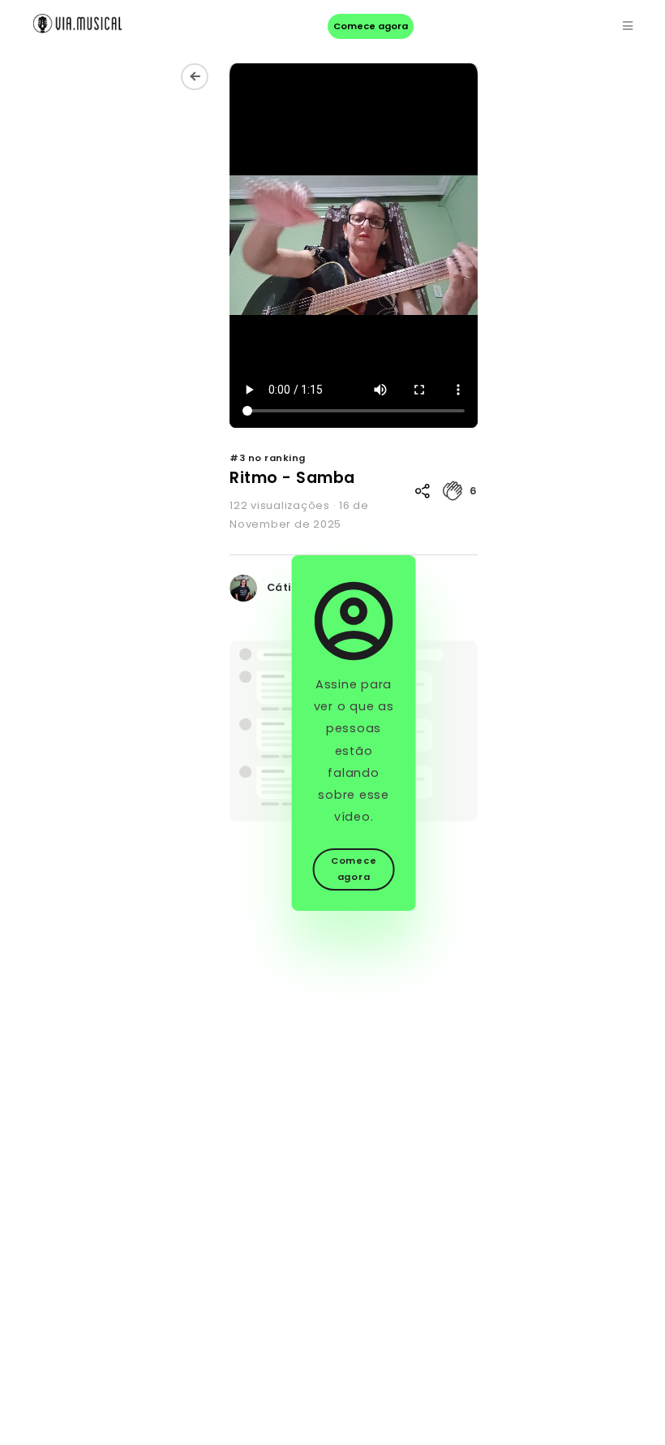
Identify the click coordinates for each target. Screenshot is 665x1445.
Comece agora (370, 25)
